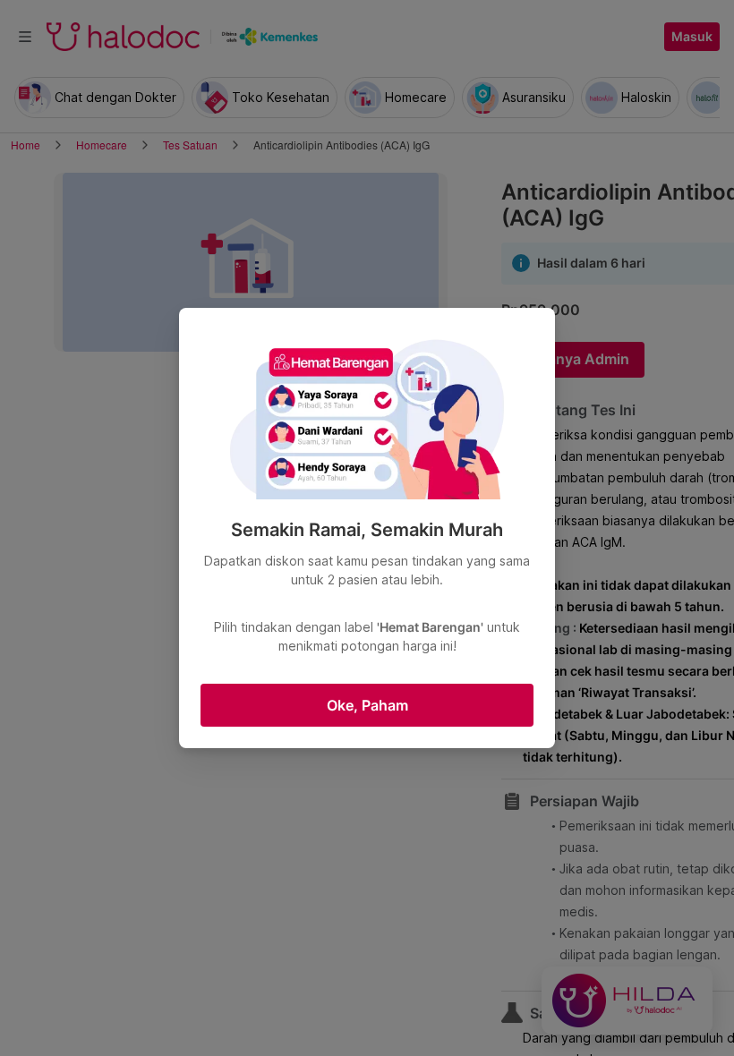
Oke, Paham (367, 705)
